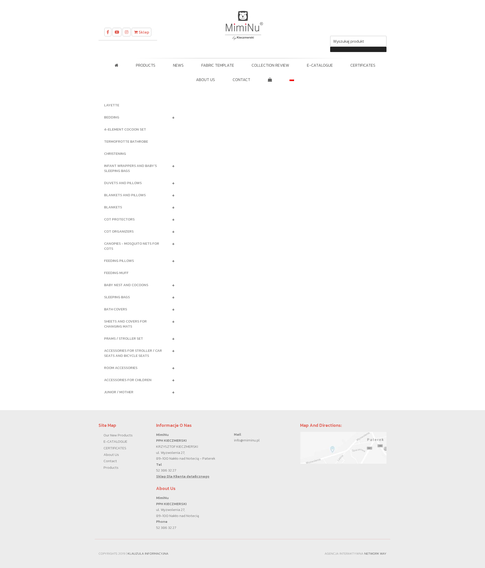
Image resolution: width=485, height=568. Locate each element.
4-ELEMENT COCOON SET (125, 129)
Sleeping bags (137, 297)
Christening (115, 153)
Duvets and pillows (137, 183)
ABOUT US (205, 80)
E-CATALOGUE (320, 65)
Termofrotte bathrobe (126, 141)
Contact (110, 461)
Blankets (137, 207)
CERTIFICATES (362, 65)
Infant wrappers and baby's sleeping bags (137, 168)
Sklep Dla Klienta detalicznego (182, 476)
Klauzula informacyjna (148, 553)
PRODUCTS (145, 65)
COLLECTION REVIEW (270, 65)
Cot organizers (137, 231)
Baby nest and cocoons (137, 285)
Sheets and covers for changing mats (137, 323)
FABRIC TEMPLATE (217, 65)
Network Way (375, 553)
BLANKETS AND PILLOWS (137, 195)
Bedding (137, 117)
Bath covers (137, 309)
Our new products (118, 435)
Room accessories (137, 368)
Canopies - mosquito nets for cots (137, 245)
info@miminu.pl (247, 440)
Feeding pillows (137, 261)
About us (111, 454)
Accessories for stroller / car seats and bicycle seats (137, 352)
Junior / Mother (137, 392)
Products (111, 467)
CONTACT (241, 80)
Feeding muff (116, 273)
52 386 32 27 (166, 470)
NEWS (178, 65)
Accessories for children (137, 380)
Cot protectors (137, 219)
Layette (111, 105)
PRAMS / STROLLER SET (137, 338)
